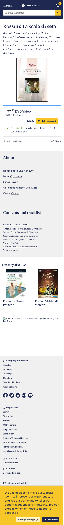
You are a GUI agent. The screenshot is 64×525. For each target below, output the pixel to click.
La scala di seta (20, 224)
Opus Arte (16, 176)
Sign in (6, 412)
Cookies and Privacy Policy (15, 451)
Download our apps (12, 473)
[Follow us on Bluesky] (19, 395)
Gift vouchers (9, 425)
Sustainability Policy (12, 382)
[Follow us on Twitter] (12, 395)
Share (58, 141)
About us (7, 365)
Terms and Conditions (13, 446)
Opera (15, 193)
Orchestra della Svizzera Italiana (20, 246)
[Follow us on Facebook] (6, 395)
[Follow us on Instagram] (25, 395)
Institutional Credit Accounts (16, 442)
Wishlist (6, 420)
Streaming (8, 416)
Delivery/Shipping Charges (15, 438)
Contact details (10, 462)
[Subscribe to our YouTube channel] (31, 395)
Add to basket (49, 121)
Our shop (7, 373)
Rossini (7, 224)
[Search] (58, 13)
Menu (9, 5)
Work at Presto (10, 387)
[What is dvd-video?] (13, 111)
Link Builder (8, 433)
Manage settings (26, 519)
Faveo (14, 182)
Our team (7, 369)
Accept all (53, 519)
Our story (7, 378)
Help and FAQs (10, 429)
